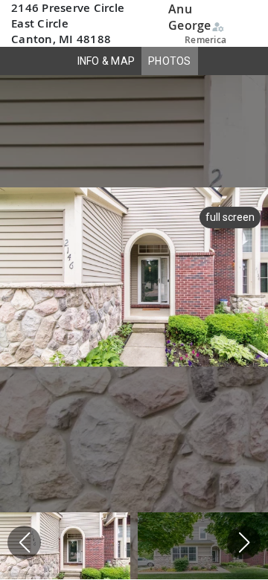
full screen (230, 217)
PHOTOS (169, 61)
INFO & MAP (106, 61)
